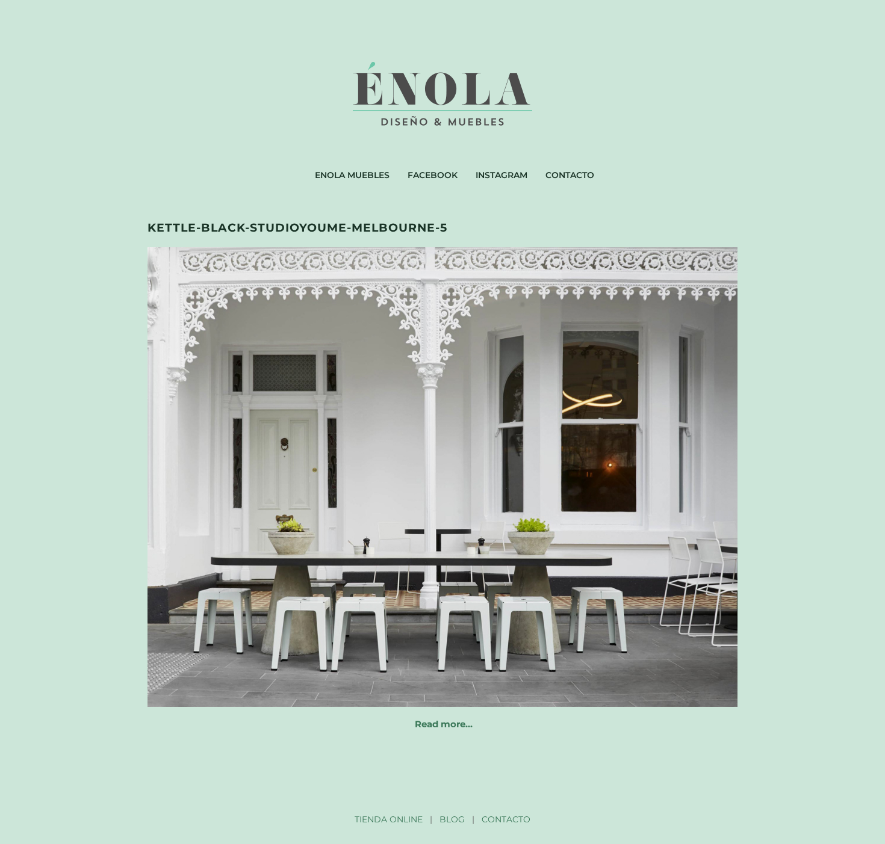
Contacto (569, 175)
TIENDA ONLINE (389, 819)
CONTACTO (506, 819)
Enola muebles (352, 175)
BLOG (452, 819)
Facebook (433, 175)
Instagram (501, 175)
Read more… (444, 724)
